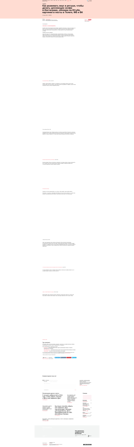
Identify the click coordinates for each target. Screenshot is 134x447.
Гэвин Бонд (46, 347)
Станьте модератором (84, 385)
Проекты (52, 0)
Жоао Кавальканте (47, 349)
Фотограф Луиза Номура (46, 188)
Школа (61, 0)
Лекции (65, 0)
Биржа (54, 0)
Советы (68, 0)
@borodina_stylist (45, 339)
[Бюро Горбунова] (45, 0)
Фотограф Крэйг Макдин (46, 80)
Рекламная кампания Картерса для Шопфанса (49, 159)
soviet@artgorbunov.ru (45, 444)
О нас (70, 0)
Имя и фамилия (46, 380)
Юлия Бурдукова (48, 19)
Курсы (63, 0)
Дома (56, 0)
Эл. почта (45, 381)
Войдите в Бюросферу (87, 20)
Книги (58, 0)
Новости (49, 0)
